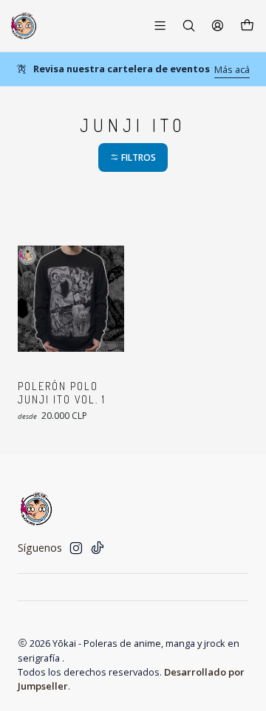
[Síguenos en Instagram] (76, 548)
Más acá (232, 69)
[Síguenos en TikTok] (97, 548)
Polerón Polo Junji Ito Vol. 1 (62, 393)
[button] (133, 157)
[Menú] (160, 25)
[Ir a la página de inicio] (23, 26)
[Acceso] (218, 25)
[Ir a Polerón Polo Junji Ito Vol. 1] (71, 299)
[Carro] (247, 26)
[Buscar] (189, 25)
